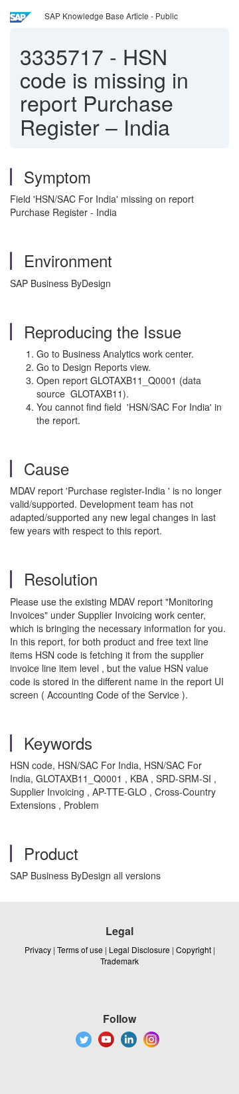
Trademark (119, 960)
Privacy (38, 949)
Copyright (193, 949)
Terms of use (80, 949)
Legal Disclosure (139, 949)
